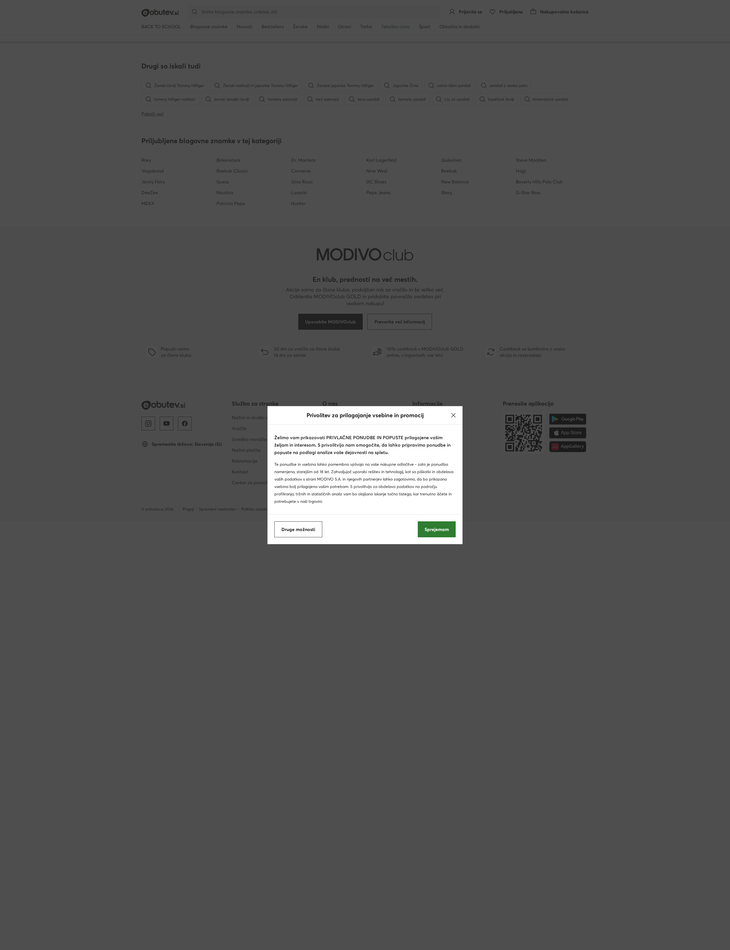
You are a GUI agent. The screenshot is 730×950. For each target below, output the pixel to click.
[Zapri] (453, 415)
